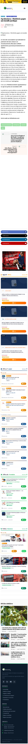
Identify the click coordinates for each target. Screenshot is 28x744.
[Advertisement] (14, 170)
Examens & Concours (8, 697)
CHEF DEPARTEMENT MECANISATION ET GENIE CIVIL (15, 390)
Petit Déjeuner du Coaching (12, 502)
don (21, 59)
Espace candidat (7, 715)
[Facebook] (3, 681)
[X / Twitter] (14, 681)
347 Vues (13, 639)
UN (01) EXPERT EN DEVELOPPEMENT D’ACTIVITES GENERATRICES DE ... (14, 429)
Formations (6, 699)
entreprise (15, 81)
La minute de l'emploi (8, 695)
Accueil (3, 16)
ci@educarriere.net (9, 730)
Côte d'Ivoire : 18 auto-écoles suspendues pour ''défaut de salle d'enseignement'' (10, 150)
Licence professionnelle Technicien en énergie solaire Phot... (15, 479)
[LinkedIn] (7, 681)
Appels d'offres (7, 693)
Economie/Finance (11, 16)
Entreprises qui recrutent (9, 711)
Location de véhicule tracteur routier (10, 583)
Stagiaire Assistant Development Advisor (15, 403)
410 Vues (13, 649)
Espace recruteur (7, 717)
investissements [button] (6, 125)
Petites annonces (7, 709)
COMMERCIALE (9, 462)
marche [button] (23, 125)
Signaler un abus (6, 741)
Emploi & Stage (7, 691)
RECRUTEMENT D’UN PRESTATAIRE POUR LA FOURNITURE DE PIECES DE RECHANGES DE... (13, 323)
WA (24, 551)
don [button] (3, 128)
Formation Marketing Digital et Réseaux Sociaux (15, 513)
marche (10, 98)
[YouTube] (10, 681)
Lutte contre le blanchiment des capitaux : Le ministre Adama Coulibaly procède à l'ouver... (19, 645)
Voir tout (24, 274)
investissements (5, 43)
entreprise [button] (16, 125)
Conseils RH (6, 713)
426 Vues (13, 659)
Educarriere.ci (9, 739)
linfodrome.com (9, 24)
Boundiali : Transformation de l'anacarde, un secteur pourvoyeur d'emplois (19, 635)
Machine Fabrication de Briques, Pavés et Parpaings (14, 566)
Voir (15, 303)
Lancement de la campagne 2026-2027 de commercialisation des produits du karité (14, 628)
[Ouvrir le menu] (24, 8)
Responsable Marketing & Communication (16, 440)
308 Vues (4, 631)
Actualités (5, 689)
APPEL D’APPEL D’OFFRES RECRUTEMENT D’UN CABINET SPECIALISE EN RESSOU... (13, 295)
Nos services (6, 707)
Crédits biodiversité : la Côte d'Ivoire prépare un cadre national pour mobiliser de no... (18, 654)
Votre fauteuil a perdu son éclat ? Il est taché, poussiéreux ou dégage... (12, 545)
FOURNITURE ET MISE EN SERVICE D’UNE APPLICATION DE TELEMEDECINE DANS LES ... (13, 351)
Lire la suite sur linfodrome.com (10, 118)
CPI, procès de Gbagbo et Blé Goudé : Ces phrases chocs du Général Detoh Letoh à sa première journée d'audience (18, 138)
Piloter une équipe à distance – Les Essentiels (14, 491)
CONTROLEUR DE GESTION (12, 377)
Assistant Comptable (11, 417)
